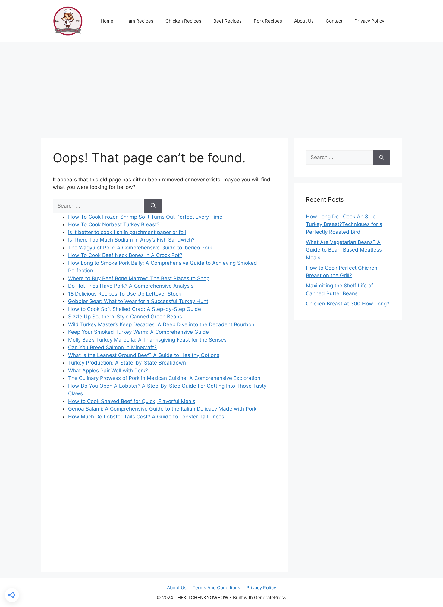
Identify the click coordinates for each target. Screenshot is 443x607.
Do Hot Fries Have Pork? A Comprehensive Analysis (130, 286)
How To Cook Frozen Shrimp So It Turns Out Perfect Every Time (145, 217)
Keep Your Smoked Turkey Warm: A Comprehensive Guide (138, 332)
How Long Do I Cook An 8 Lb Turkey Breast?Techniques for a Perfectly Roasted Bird (344, 224)
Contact (334, 21)
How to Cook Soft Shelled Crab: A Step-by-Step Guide (134, 309)
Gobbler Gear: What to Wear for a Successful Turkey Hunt (138, 301)
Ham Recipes (139, 21)
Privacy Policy (369, 21)
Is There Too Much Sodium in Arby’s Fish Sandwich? (131, 240)
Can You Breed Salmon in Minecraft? (112, 347)
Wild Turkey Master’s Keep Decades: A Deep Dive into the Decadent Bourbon (161, 324)
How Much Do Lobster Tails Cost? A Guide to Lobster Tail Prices (146, 417)
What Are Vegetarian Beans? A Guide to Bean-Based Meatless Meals (344, 250)
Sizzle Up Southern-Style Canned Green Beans (125, 317)
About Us (304, 21)
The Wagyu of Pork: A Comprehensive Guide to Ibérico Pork (140, 248)
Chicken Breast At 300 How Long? (347, 304)
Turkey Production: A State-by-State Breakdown (127, 363)
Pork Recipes (268, 21)
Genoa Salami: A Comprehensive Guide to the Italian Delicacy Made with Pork (162, 409)
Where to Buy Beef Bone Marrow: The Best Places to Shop (138, 278)
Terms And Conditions (216, 587)
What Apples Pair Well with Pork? (108, 371)
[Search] (153, 206)
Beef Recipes (227, 21)
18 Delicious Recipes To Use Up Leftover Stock (124, 294)
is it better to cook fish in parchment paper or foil (127, 232)
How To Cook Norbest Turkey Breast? (113, 224)
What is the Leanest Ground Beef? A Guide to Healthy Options (143, 355)
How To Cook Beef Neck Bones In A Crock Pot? (125, 255)
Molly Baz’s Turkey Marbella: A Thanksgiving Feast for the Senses (147, 340)
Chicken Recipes (183, 21)
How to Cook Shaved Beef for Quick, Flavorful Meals (131, 401)
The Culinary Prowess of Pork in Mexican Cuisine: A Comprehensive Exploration (164, 378)
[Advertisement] (221, 87)
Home (107, 21)
